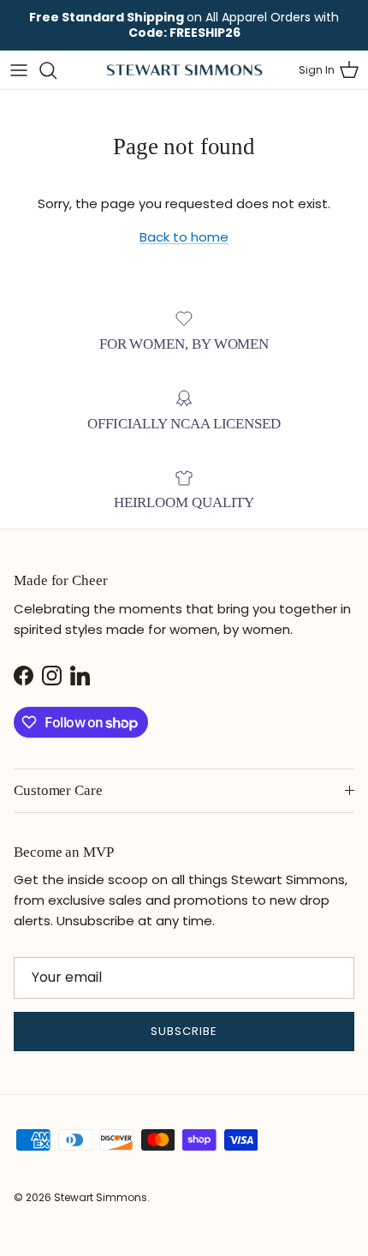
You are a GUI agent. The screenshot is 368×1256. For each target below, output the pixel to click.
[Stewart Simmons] (184, 70)
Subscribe (184, 1031)
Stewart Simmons (100, 1197)
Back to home (184, 237)
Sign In (317, 70)
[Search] (56, 70)
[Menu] (19, 70)
